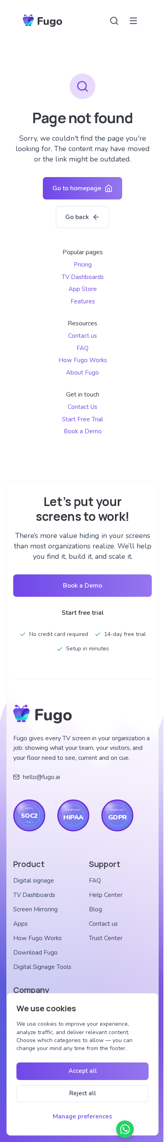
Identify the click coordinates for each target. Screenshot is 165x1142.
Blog (95, 909)
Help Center (106, 895)
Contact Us (82, 407)
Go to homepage (76, 188)
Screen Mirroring (35, 909)
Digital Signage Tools (42, 967)
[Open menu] (133, 21)
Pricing (83, 265)
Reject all (82, 1093)
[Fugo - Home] (42, 20)
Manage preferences (82, 1116)
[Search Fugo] (114, 21)
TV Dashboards (83, 277)
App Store (82, 289)
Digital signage (33, 881)
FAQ (82, 348)
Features (82, 301)
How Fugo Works (82, 360)
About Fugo (82, 373)
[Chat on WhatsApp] (125, 1129)
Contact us (82, 336)
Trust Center (106, 938)
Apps (20, 924)
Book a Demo (83, 431)
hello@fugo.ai (41, 777)
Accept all (82, 1071)
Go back (77, 217)
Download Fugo (35, 953)
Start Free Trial (82, 419)
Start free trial (83, 612)
